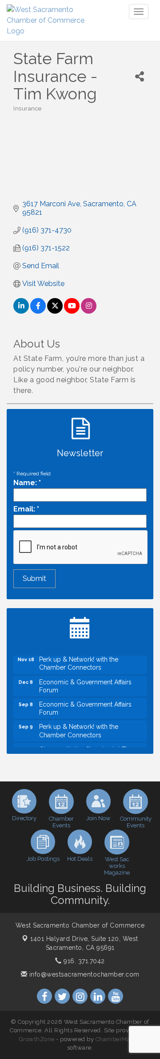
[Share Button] (139, 76)
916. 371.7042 (83, 961)
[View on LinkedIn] (21, 311)
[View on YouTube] (72, 311)
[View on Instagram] (88, 311)
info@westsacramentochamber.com (83, 974)
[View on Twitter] (55, 311)
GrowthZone (37, 1039)
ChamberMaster (118, 1039)
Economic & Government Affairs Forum (85, 683)
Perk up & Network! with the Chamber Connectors (78, 661)
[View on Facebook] (38, 311)
